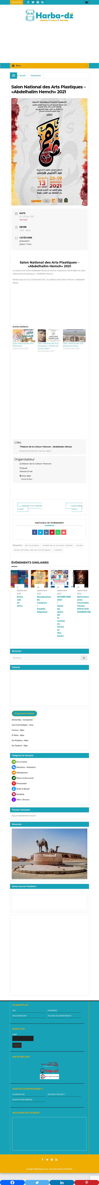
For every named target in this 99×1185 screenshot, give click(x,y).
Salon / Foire (25, 244)
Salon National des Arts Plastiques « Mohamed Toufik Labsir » (48, 346)
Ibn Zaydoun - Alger (20, 745)
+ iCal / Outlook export (76, 507)
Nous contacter (19, 1016)
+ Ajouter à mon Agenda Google (29, 507)
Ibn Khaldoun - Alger (20, 740)
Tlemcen (58, 550)
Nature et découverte (25, 778)
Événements (36, 75)
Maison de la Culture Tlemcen (58, 545)
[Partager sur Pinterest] (52, 532)
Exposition (25, 241)
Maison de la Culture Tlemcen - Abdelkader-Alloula (46, 447)
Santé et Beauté (23, 789)
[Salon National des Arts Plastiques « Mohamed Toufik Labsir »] (49, 335)
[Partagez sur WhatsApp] (57, 532)
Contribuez (52, 1010)
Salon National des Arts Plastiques (32, 550)
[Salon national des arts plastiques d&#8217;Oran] (74, 335)
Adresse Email (26, 471)
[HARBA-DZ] (49, 15)
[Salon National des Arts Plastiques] (24, 335)
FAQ (14, 1010)
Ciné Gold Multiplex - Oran (22, 725)
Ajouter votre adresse (22, 1100)
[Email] (63, 532)
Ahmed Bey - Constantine (22, 720)
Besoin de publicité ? (56, 1094)
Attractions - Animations (26, 767)
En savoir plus (18, 1094)
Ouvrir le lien (26, 479)
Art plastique (32, 545)
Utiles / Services (22, 800)
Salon (79, 545)
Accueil (22, 75)
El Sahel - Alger (18, 735)
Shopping (20, 794)
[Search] (84, 657)
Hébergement (22, 773)
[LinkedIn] (46, 532)
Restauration (21, 783)
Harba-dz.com (43, 1169)
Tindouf (49, 855)
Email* (14, 1034)
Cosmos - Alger (18, 730)
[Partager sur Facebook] (34, 532)
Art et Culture (21, 762)
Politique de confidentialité (59, 1016)
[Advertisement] (49, 40)
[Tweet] (40, 532)
